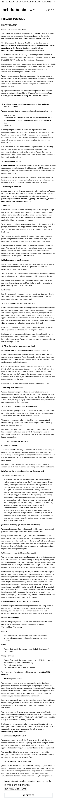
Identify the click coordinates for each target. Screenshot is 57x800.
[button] (34, 10)
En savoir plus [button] (16, 788)
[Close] (54, 2)
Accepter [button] (28, 795)
